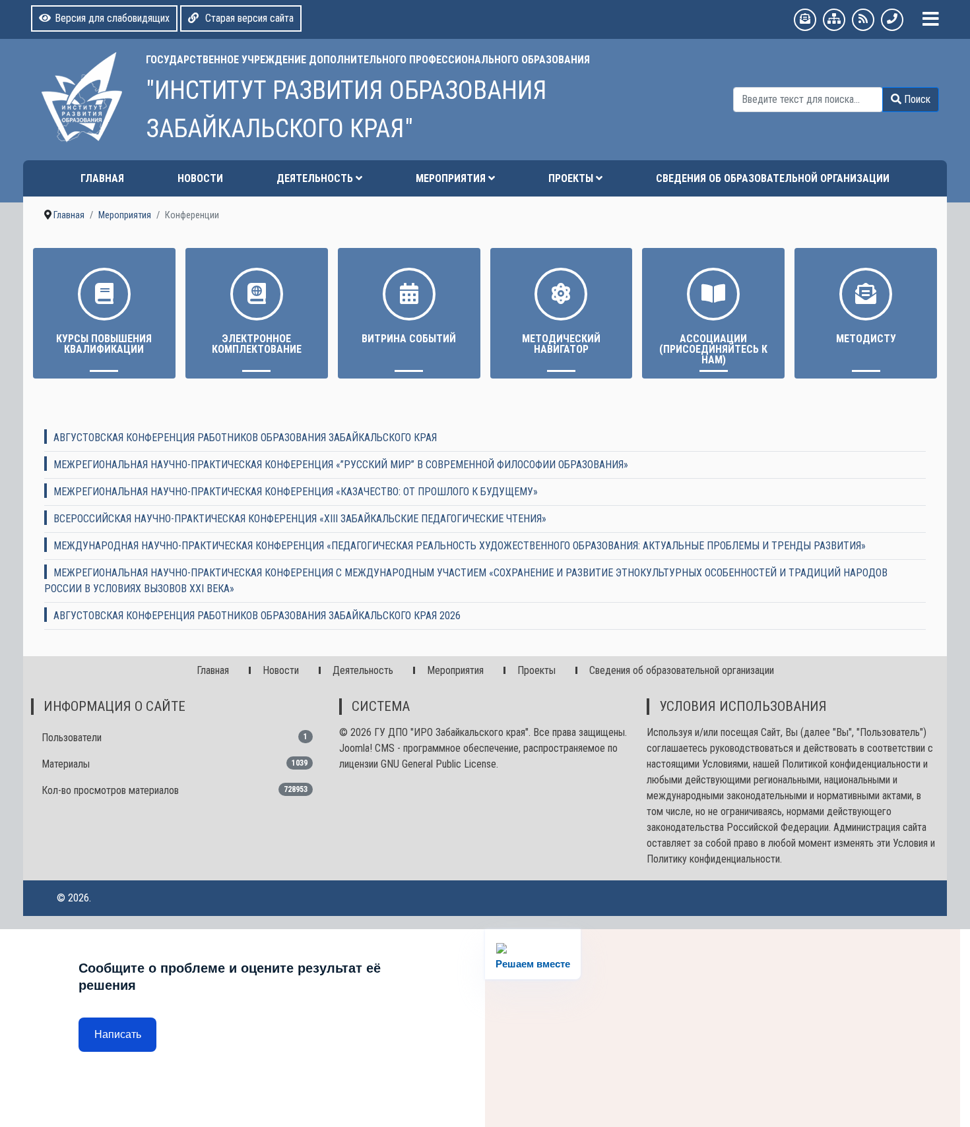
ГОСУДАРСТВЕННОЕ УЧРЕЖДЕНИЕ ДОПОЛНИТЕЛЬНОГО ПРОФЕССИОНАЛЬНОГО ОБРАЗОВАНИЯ (368, 59)
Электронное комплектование (257, 343)
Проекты (570, 178)
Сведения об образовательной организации (772, 178)
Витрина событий (409, 338)
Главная (102, 178)
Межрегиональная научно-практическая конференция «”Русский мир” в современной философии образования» (340, 464)
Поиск (915, 99)
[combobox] (808, 99)
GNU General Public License (438, 764)
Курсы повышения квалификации (104, 343)
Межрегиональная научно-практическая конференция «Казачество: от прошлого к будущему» (295, 491)
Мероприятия (451, 178)
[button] (930, 19)
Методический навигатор (561, 343)
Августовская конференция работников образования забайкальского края (245, 437)
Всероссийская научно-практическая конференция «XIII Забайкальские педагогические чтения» (299, 518)
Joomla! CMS (367, 748)
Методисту (866, 338)
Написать (117, 1034)
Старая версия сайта (248, 18)
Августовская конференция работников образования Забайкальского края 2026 (257, 615)
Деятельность (314, 178)
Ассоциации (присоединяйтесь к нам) (713, 349)
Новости (200, 178)
